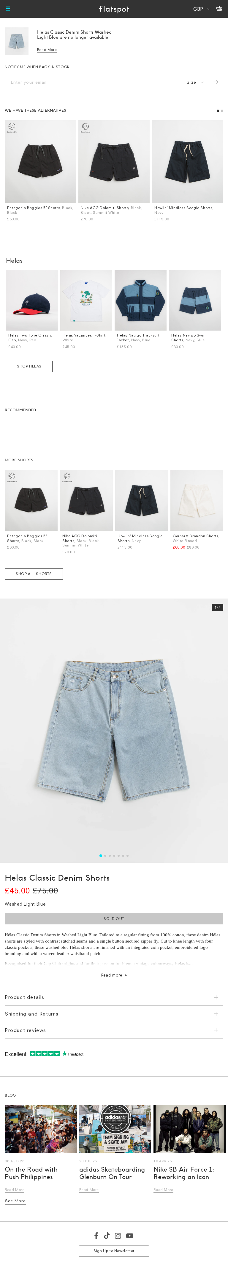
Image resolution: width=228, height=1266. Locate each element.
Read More (47, 49)
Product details (25, 997)
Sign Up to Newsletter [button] (114, 1250)
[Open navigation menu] (8, 9)
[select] (194, 82)
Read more (111, 975)
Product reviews (25, 1030)
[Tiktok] (107, 1235)
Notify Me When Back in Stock (37, 67)
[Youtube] (130, 1235)
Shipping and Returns (32, 1014)
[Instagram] (118, 1235)
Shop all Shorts (34, 574)
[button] (218, 111)
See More (15, 1200)
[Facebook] (96, 1235)
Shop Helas (29, 366)
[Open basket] (219, 9)
